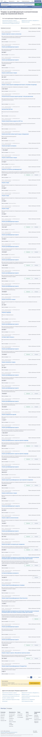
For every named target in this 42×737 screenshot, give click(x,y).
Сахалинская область (8, 31)
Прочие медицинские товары (27, 701)
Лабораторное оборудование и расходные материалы (11, 21)
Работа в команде (12, 721)
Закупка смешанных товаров (8, 299)
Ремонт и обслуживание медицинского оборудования (11, 699)
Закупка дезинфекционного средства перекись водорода (15, 440)
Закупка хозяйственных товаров (9, 72)
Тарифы (27, 713)
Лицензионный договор (29, 719)
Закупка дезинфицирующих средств (10, 46)
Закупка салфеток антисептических (10, 517)
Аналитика (11, 726)
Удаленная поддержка (36, 722)
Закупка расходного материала (9, 145)
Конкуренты (11, 718)
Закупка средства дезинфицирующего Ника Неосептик (14, 598)
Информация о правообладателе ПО (7, 733)
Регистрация (37, 1)
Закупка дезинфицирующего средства (11, 506)
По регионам (19, 713)
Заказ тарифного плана (29, 716)
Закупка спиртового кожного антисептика (11, 34)
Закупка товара (5, 182)
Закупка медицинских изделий (9, 414)
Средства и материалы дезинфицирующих (12, 169)
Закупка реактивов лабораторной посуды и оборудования (15, 134)
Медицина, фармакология (8, 9)
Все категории (4, 6)
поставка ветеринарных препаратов (10, 573)
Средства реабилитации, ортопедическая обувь (31, 696)
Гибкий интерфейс (11, 724)
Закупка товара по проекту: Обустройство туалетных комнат (16, 652)
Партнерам (3, 713)
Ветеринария (4, 701)
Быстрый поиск (12, 713)
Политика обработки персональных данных (9, 732)
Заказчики (11, 720)
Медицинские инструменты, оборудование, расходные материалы (31, 20)
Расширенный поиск (36, 6)
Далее (39, 677)
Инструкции (36, 717)
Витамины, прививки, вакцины (8, 697)
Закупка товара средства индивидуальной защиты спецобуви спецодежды (19, 84)
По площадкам (20, 717)
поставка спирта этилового (8, 337)
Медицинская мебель (26, 697)
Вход (33, 1)
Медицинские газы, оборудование (28, 699)
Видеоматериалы (37, 719)
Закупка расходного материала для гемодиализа (13, 544)
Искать (38, 4)
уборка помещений (23, 6)
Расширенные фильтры (11, 716)
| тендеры (6, 708)
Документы (3, 715)
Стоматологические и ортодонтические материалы (11, 23)
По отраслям (19, 715)
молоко (17, 6)
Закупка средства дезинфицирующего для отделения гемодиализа (17, 479)
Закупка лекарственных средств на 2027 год (12, 121)
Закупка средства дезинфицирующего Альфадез (13, 585)
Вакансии (2, 717)
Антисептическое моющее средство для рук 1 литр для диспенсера (17, 96)
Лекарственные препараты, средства (9, 20)
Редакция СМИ (3, 720)
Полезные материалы (36, 716)
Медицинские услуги (26, 21)
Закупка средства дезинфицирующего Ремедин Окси (14, 666)
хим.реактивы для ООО (7, 109)
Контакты (2, 718)
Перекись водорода (6, 312)
